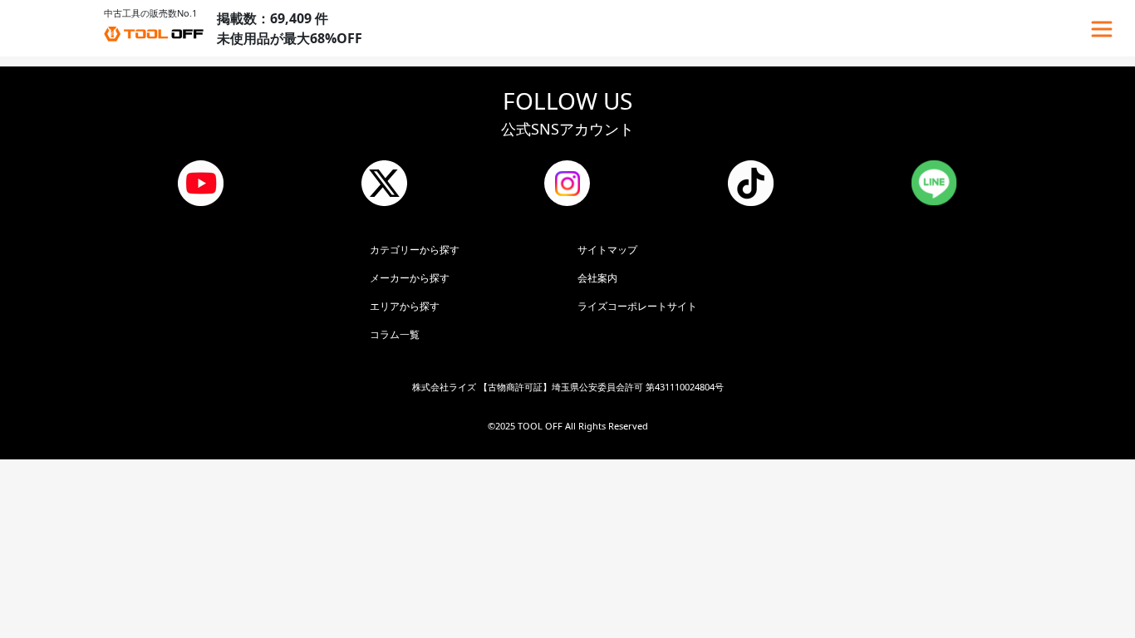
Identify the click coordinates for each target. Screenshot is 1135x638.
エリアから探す (405, 306)
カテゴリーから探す (414, 250)
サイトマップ (607, 250)
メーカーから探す (410, 278)
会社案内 (597, 278)
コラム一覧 (395, 334)
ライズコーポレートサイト (637, 306)
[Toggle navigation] (1101, 29)
